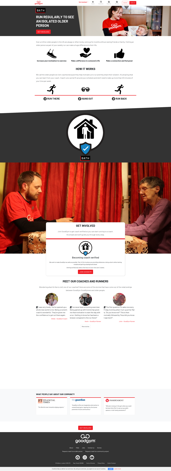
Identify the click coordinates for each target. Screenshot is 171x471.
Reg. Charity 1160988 (78, 463)
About (71, 448)
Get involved (83, 2)
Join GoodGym (85, 272)
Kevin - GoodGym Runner (93, 321)
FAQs (77, 448)
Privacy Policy (101, 463)
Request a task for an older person (72, 451)
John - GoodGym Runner (127, 321)
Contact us (91, 448)
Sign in (125, 3)
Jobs (83, 448)
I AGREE (110, 468)
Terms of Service (90, 463)
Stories (99, 448)
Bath (41, 10)
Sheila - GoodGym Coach (59, 319)
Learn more (117, 469)
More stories (85, 326)
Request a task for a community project (97, 451)
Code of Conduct (111, 463)
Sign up (133, 3)
